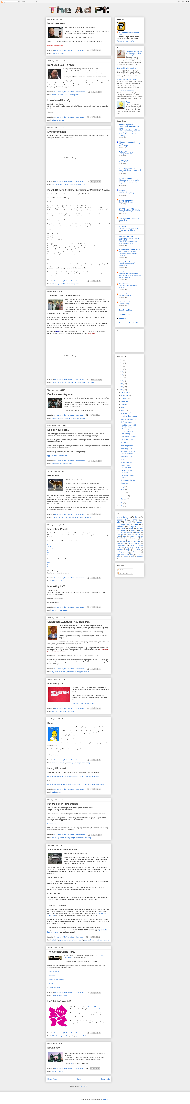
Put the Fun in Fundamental (63, 804)
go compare (137, 551)
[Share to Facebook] (98, 50)
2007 (53, 184)
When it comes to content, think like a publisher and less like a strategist (129, 182)
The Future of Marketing (125, 91)
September (125, 401)
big (53, 672)
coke (124, 536)
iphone (62, 53)
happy (60, 792)
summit (120, 527)
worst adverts (136, 553)
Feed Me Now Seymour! (60, 394)
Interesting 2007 (56, 586)
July (122, 407)
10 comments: (80, 379)
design (58, 1036)
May (122, 487)
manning (87, 517)
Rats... (51, 723)
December (125, 392)
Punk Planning (124, 314)
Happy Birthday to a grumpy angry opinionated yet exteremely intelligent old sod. (73, 776)
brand (54, 95)
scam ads (125, 556)
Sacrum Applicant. (54, 987)
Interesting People (57, 529)
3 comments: (80, 181)
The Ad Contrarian (126, 200)
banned (56, 463)
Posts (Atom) (83, 1086)
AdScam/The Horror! (126, 152)
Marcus (49, 553)
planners (120, 543)
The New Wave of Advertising (63, 295)
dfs (142, 538)
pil (72, 382)
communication (125, 541)
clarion (66, 940)
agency (62, 382)
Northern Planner (54, 971)
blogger (59, 995)
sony (141, 530)
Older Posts (105, 1079)
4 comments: (80, 992)
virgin (132, 545)
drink (58, 95)
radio (66, 418)
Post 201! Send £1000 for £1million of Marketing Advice (78, 190)
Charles (49, 547)
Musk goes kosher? (125, 154)
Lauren (49, 551)
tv (136, 517)
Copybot (122, 190)
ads (118, 522)
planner (121, 540)
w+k (70, 418)
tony (70, 463)
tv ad (127, 553)
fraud (66, 284)
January (124, 499)
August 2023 (123, 162)
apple (54, 53)
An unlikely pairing (125, 295)
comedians (64, 517)
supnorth (119, 553)
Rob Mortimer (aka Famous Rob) (129, 33)
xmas (138, 547)
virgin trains (120, 555)
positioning (71, 95)
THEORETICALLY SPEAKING (129, 250)
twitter (129, 534)
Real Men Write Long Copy (129, 218)
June (123, 410)
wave (92, 382)
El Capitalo (53, 1047)
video (129, 540)
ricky (91, 517)
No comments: (81, 92)
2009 (121, 384)
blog (118, 536)
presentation (82, 184)
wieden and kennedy (78, 418)
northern (137, 541)
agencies (134, 527)
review (133, 530)
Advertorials (123, 284)
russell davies (124, 160)
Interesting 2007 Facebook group (83, 703)
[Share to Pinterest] (100, 50)
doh (64, 763)
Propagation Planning (127, 262)
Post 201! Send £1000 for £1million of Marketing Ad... (128, 427)
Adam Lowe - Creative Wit (128, 323)
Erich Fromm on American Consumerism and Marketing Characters (128, 253)
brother (57, 672)
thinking (65, 995)
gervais (76, 517)
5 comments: (80, 50)
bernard (54, 517)
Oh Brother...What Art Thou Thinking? (68, 621)
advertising (55, 284)
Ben (48, 567)
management (79, 763)
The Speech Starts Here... (61, 951)
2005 (121, 506)
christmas (123, 530)
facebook (59, 711)
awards (134, 538)
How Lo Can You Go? (59, 1001)
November (125, 395)
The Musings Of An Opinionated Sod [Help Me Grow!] (129, 126)
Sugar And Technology (126, 202)
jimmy (81, 517)
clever (58, 581)
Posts (121, 570)
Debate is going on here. (55, 824)
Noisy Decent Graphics (127, 168)
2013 (121, 372)
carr (59, 517)
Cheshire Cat (124, 294)
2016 (121, 363)
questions (120, 534)
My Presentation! (57, 131)
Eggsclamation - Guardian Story (57, 456)
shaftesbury (99, 940)
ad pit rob (59, 184)
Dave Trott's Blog (125, 310)
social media (134, 543)
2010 (121, 381)
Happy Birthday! (56, 768)
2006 (121, 503)
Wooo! (128, 102)
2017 (121, 360)
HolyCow (122, 226)
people (70, 581)
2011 (121, 378)
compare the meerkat (123, 551)
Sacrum (49, 555)
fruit (61, 95)
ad (53, 418)
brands (62, 838)
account (54, 763)
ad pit (54, 120)
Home (79, 1079)
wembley (106, 940)
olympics (78, 1036)
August (123, 404)
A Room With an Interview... (63, 849)
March (123, 493)
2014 (121, 369)
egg (61, 463)
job (73, 763)
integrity (73, 838)
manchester (121, 529)
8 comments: (80, 760)
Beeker (49, 565)
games (67, 184)
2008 (121, 387)
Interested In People (126, 302)
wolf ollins (84, 1036)
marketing (72, 284)
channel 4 (63, 672)
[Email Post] (87, 50)
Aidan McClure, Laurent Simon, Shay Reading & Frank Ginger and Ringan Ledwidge (130, 275)
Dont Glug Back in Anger (61, 65)
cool (57, 53)
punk (88, 382)
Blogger (105, 1099)
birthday (54, 792)
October (124, 398)
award (54, 995)
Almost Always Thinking (56, 979)
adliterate (122, 318)
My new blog (123, 220)
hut (55, 418)
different (70, 672)
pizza (58, 418)
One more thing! (124, 303)
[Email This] (91, 50)
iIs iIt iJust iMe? (56, 23)
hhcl (66, 382)
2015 (121, 366)
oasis (65, 95)
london (92, 940)
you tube (137, 549)
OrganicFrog (51, 549)
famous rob (60, 120)
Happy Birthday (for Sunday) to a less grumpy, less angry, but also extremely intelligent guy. (76, 784)
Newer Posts (52, 1079)
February (124, 496)
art (64, 184)
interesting (73, 184)
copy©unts (123, 272)
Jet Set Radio (99, 1009)
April (122, 490)
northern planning (136, 536)
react (87, 672)
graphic (63, 1036)
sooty (132, 556)
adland (137, 534)
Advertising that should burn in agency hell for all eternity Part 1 (134, 53)
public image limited (80, 382)
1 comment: (80, 415)
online (131, 529)
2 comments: (80, 117)
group (65, 711)
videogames (139, 556)
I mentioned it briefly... (59, 100)
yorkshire (130, 555)
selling (128, 549)
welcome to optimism (127, 208)
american (119, 549)
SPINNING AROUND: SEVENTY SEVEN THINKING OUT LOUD (129, 238)
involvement (80, 838)
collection (72, 940)
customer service (126, 532)
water (77, 95)
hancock (65, 463)
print (62, 418)
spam (77, 284)
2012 (53, 1036)
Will (48, 563)
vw (125, 547)
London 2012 (92, 1007)
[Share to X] (95, 50)
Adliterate (52, 975)
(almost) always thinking (128, 142)
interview (69, 763)
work (131, 547)
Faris (48, 545)
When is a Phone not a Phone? (127, 79)
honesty (67, 838)
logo (67, 1036)
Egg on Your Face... (58, 429)
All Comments (124, 573)
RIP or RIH (53, 475)
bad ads (140, 529)
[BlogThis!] (93, 50)
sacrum (65, 610)
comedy (71, 517)
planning (87, 763)
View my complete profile (125, 41)
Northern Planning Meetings (126, 68)
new (69, 382)
